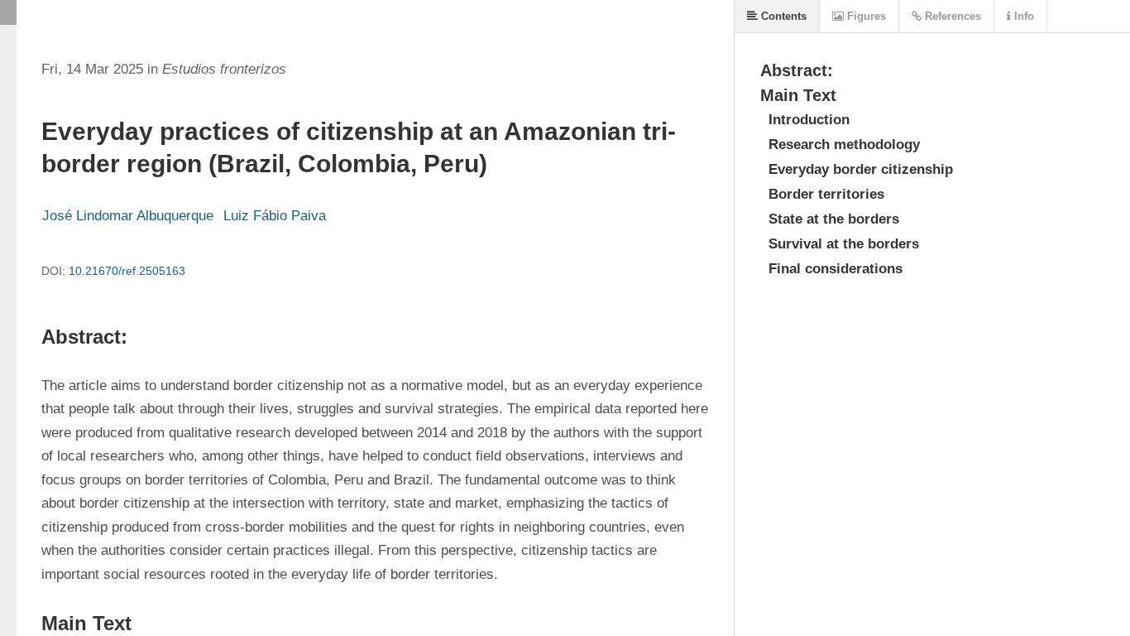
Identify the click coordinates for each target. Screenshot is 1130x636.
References (951, 16)
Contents (782, 16)
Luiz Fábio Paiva (274, 216)
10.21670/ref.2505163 (127, 270)
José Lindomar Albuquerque (127, 216)
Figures (865, 16)
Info (1022, 16)
